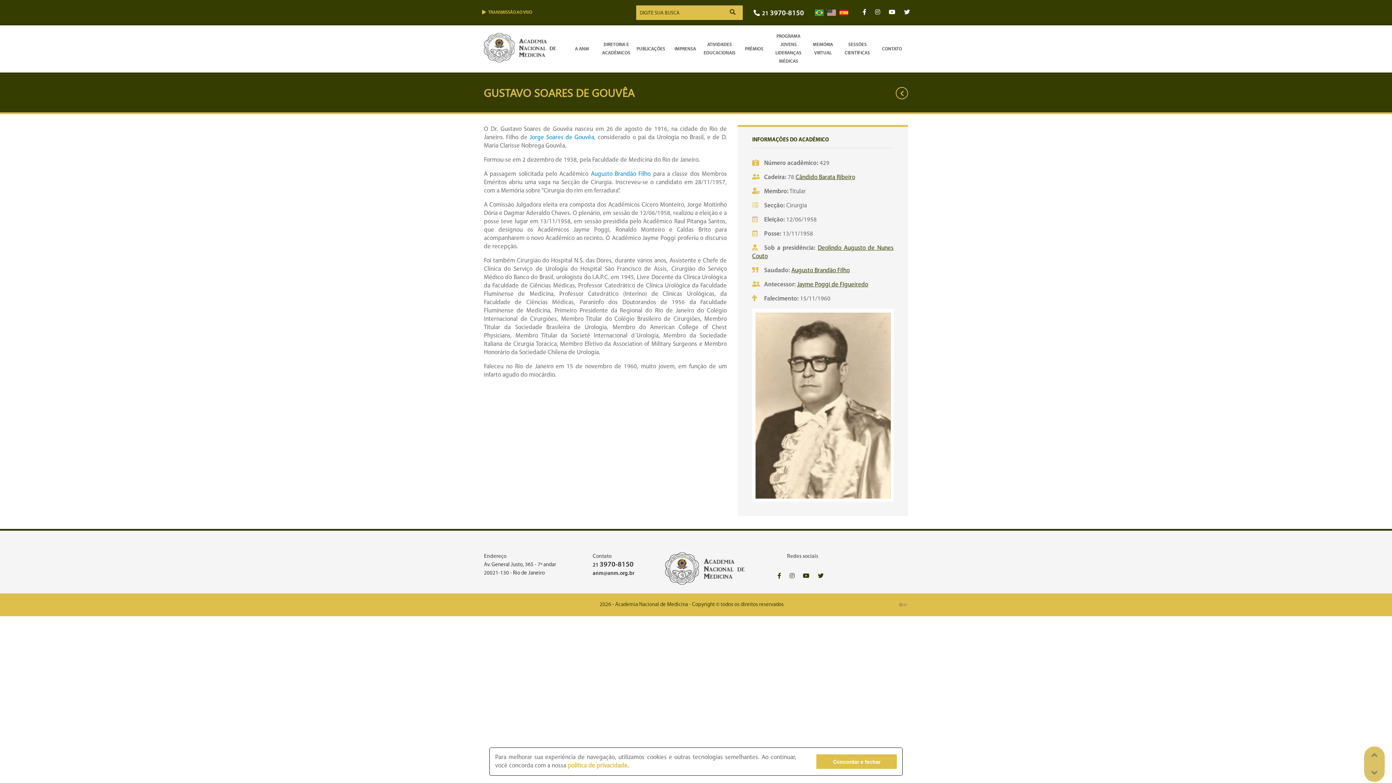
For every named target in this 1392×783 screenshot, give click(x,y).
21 (783, 14)
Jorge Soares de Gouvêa (562, 137)
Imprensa (685, 49)
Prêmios (754, 49)
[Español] (844, 13)
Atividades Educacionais (720, 48)
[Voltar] (902, 93)
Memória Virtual (823, 48)
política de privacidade (597, 766)
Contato (892, 49)
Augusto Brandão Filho (621, 174)
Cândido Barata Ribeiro (825, 177)
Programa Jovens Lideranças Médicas (788, 49)
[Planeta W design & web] (903, 605)
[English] (831, 13)
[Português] (819, 13)
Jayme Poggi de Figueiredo (832, 285)
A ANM (582, 49)
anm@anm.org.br (613, 573)
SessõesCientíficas (857, 48)
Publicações (651, 49)
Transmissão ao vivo (510, 13)
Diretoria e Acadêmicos (616, 48)
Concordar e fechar (857, 761)
